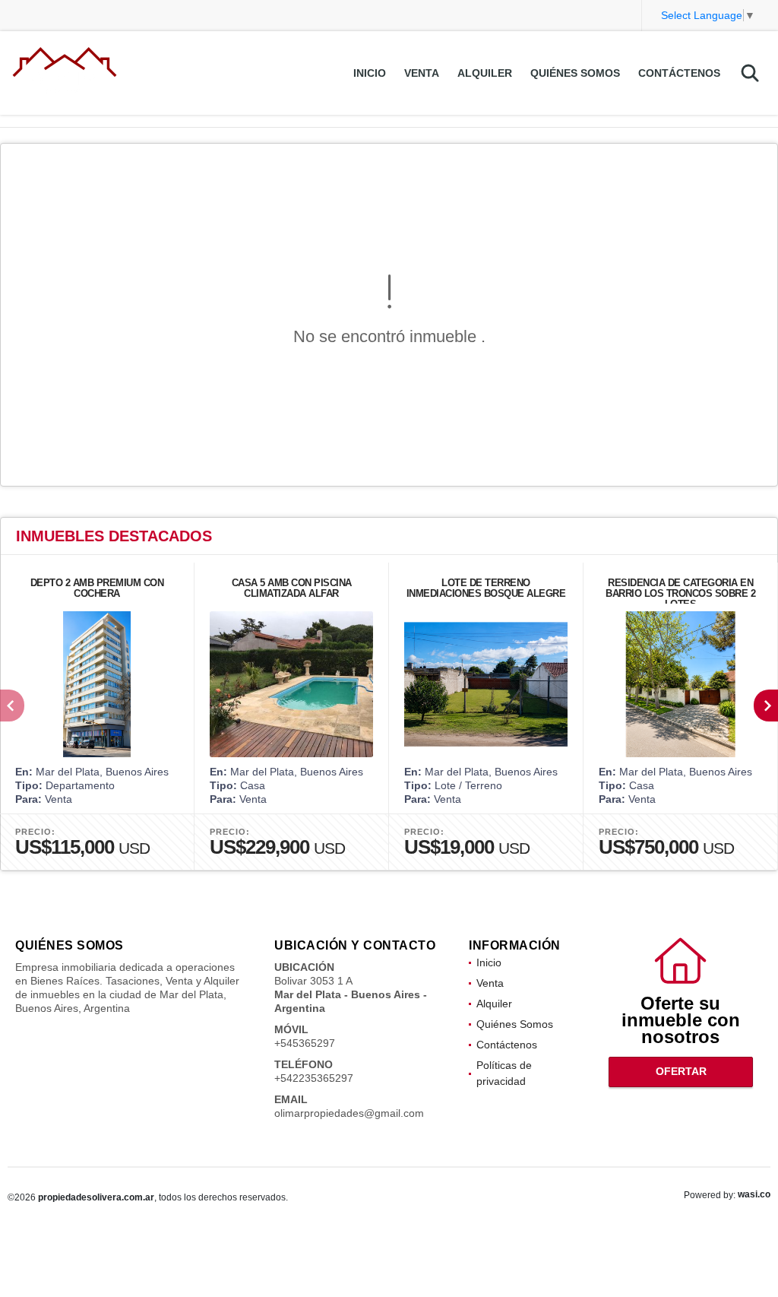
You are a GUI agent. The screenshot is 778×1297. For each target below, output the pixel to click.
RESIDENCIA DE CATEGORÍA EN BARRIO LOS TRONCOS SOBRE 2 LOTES (680, 593)
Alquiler (484, 73)
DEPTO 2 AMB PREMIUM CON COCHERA (97, 588)
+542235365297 (313, 1078)
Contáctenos (679, 73)
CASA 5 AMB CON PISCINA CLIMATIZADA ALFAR (292, 588)
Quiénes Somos (575, 73)
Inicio (369, 73)
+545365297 (304, 1043)
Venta (421, 73)
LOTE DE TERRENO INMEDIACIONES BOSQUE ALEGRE (486, 588)
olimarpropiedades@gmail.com (349, 1113)
